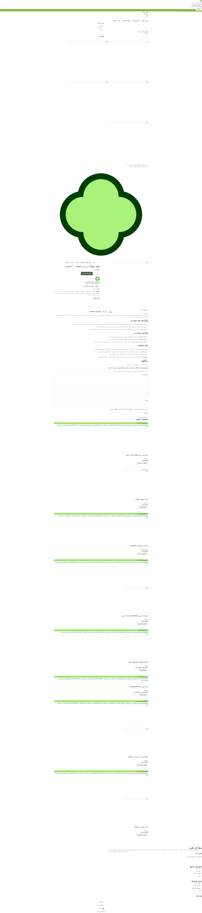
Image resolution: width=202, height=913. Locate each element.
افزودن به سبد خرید (86, 273)
